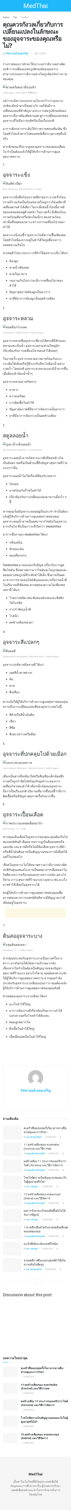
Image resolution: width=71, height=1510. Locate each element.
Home (6, 17)
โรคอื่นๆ (25, 17)
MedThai (35, 5)
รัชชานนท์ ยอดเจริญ (17, 53)
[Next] (39, 1281)
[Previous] (32, 1281)
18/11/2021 (40, 53)
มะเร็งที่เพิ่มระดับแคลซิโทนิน (41, 1244)
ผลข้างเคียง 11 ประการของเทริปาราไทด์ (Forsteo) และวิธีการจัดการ (45, 1163)
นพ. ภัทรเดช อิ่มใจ (34, 1137)
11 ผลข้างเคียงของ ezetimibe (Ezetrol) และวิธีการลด (41, 1146)
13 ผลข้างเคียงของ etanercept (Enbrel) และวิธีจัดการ (42, 1196)
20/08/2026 (53, 1153)
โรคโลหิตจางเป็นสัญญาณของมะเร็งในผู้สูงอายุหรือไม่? (45, 1179)
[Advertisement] (35, 913)
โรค (15, 17)
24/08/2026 (50, 1137)
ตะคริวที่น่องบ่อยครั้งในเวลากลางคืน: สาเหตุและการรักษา (45, 1130)
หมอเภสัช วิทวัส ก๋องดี (35, 1153)
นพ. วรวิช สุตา (32, 1187)
